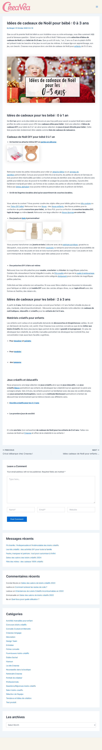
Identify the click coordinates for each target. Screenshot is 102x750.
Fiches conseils (12, 649)
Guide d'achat (12, 657)
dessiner (18, 341)
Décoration (10, 637)
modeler (17, 351)
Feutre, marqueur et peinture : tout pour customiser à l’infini (30, 553)
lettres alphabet (22, 187)
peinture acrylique (70, 244)
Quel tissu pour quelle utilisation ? (25, 599)
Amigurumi (62, 276)
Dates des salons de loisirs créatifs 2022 (38, 583)
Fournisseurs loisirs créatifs (17, 653)
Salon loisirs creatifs (14, 690)
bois (24, 218)
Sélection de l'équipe (14, 694)
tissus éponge (68, 212)
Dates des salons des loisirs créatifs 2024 (23, 558)
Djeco (17, 388)
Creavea (27, 433)
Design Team (11, 641)
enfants (77, 46)
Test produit (11, 702)
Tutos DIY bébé (17, 206)
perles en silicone (48, 142)
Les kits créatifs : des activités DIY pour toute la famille (29, 549)
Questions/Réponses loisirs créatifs (21, 686)
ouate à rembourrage (85, 273)
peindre (27, 341)
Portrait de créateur (14, 678)
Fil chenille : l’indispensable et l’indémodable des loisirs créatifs (32, 545)
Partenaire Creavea (14, 674)
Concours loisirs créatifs (16, 625)
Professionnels (12, 682)
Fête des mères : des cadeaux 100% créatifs (24, 562)
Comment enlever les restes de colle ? (31, 587)
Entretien (10, 645)
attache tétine (58, 172)
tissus (44, 206)
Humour (9, 661)
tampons (17, 362)
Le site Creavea (12, 666)
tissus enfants (58, 206)
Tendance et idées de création (18, 698)
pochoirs (50, 248)
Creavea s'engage (13, 633)
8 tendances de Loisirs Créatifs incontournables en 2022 (40, 591)
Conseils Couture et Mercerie (18, 629)
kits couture (86, 203)
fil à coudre (59, 273)
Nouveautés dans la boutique (18, 670)
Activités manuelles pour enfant (19, 621)
